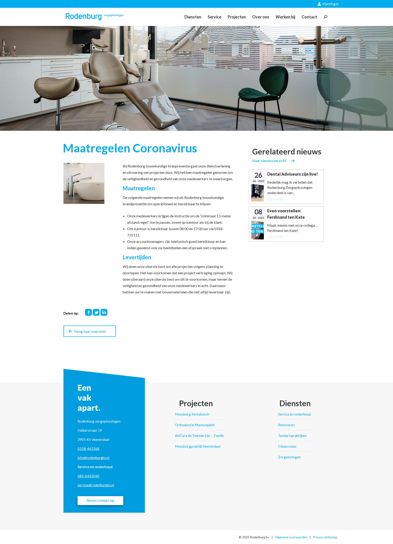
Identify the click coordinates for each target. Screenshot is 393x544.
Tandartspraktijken (292, 436)
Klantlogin (330, 4)
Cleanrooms (287, 446)
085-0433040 (88, 476)
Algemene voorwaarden (291, 537)
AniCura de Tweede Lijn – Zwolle (199, 436)
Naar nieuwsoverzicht (269, 160)
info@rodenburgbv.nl (93, 458)
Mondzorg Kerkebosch (192, 414)
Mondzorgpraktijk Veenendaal (197, 446)
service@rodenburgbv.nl (96, 485)
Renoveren (286, 425)
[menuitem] (193, 17)
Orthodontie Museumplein (195, 425)
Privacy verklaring (325, 537)
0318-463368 (88, 448)
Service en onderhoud (294, 414)
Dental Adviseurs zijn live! (292, 174)
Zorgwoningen (289, 457)
